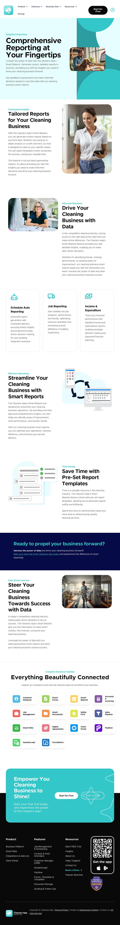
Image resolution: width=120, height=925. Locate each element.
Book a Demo (93, 796)
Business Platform (15, 847)
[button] (22, 6)
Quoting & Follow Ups (45, 889)
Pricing (21, 14)
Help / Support (72, 861)
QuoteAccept (40, 868)
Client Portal (12, 861)
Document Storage (43, 884)
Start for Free (66, 796)
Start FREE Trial (73, 847)
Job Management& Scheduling (43, 848)
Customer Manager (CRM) (43, 862)
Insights (69, 851)
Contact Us (70, 865)
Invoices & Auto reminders (42, 855)
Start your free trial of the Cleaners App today (36, 554)
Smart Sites (11, 851)
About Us (70, 856)
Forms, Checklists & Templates (44, 878)
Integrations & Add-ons (17, 856)
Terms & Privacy (62, 910)
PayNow (38, 872)
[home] (8, 10)
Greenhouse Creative (89, 910)
